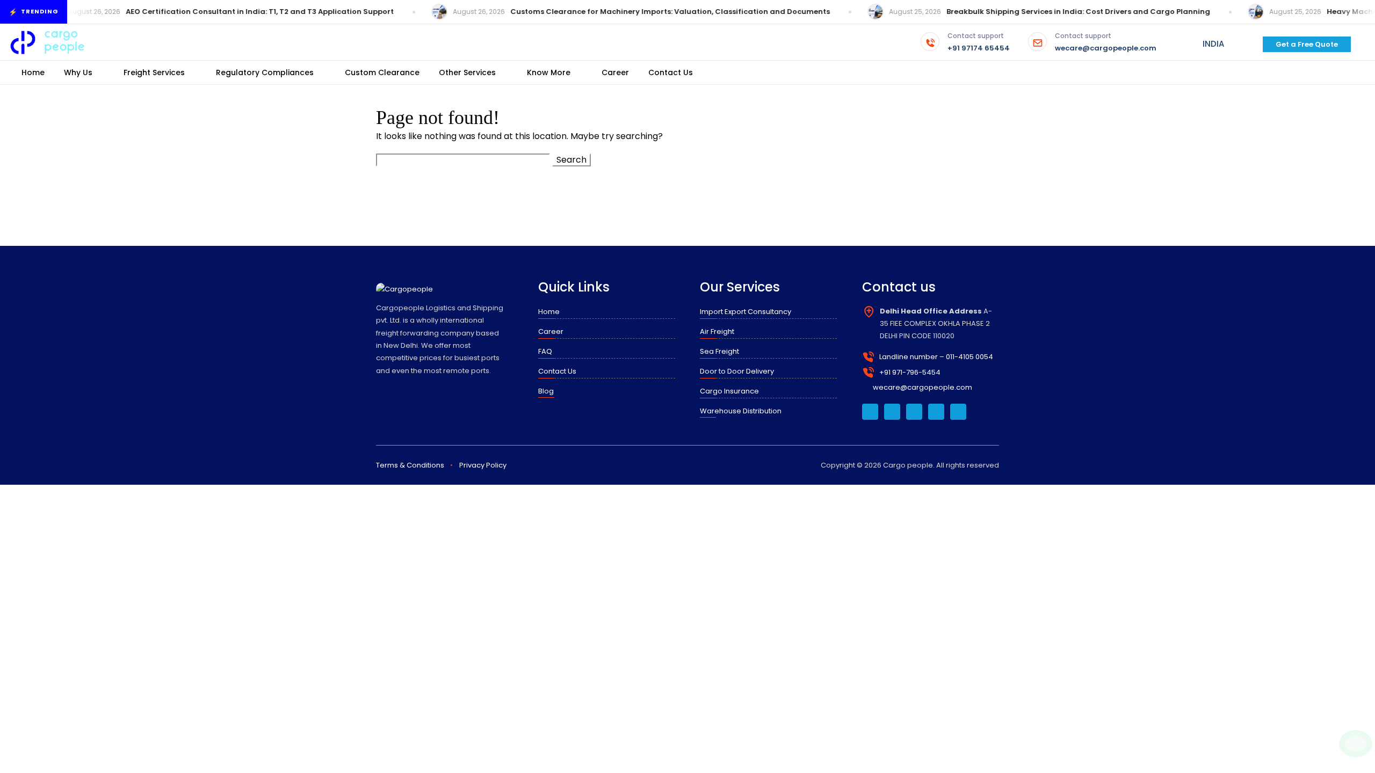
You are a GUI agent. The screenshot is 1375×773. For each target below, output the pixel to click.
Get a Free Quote (1307, 44)
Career (615, 72)
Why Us (78, 72)
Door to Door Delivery (737, 371)
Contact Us (670, 72)
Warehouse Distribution (740, 411)
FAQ (545, 351)
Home (33, 72)
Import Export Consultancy (745, 312)
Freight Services (154, 72)
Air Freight (717, 331)
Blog (546, 391)
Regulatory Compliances (265, 72)
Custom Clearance (382, 72)
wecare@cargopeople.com (1105, 43)
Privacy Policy (482, 465)
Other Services (467, 72)
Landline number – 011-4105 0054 (936, 357)
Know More (548, 72)
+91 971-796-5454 (909, 372)
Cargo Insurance (729, 391)
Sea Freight (719, 351)
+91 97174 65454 (978, 43)
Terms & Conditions (410, 465)
